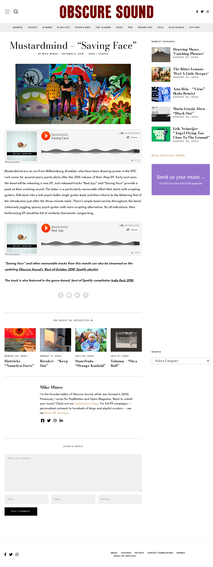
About (114, 553)
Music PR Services (125, 556)
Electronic (177, 27)
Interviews (83, 27)
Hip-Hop (194, 27)
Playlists (63, 27)
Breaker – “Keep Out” (54, 363)
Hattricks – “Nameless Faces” (19, 363)
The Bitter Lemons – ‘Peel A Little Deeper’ (191, 71)
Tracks (32, 27)
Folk (160, 27)
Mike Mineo (50, 54)
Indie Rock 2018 (122, 280)
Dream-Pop (145, 27)
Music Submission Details (168, 155)
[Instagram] (207, 11)
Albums (47, 27)
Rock (119, 27)
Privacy (139, 553)
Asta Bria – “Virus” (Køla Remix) (189, 91)
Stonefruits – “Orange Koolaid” (90, 363)
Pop (130, 27)
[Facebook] (197, 11)
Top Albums (103, 27)
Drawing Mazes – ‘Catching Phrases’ (188, 51)
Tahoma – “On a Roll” (124, 363)
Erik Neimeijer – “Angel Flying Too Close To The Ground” (191, 133)
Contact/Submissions (160, 553)
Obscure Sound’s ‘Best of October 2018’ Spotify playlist (58, 269)
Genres (18, 27)
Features (126, 553)
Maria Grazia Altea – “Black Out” (190, 111)
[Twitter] (202, 11)
